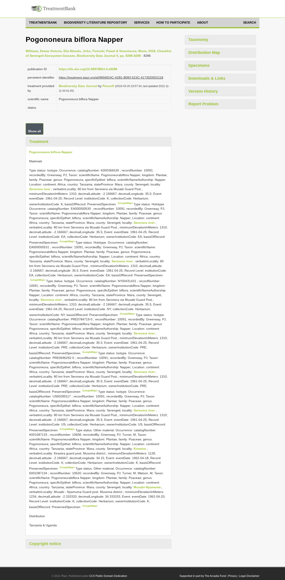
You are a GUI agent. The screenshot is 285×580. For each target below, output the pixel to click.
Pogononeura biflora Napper (50, 152)
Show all (34, 131)
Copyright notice (45, 543)
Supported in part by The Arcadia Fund (202, 576)
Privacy (232, 576)
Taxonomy (198, 39)
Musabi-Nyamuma (148, 487)
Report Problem (203, 104)
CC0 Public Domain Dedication (108, 576)
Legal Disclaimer (249, 576)
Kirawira (140, 448)
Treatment (38, 141)
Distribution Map (204, 52)
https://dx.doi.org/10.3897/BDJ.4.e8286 (88, 69)
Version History (203, 91)
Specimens (199, 65)
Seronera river (40, 189)
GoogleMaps (125, 203)
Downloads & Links (206, 78)
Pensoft (108, 86)
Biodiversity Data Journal (78, 86)
